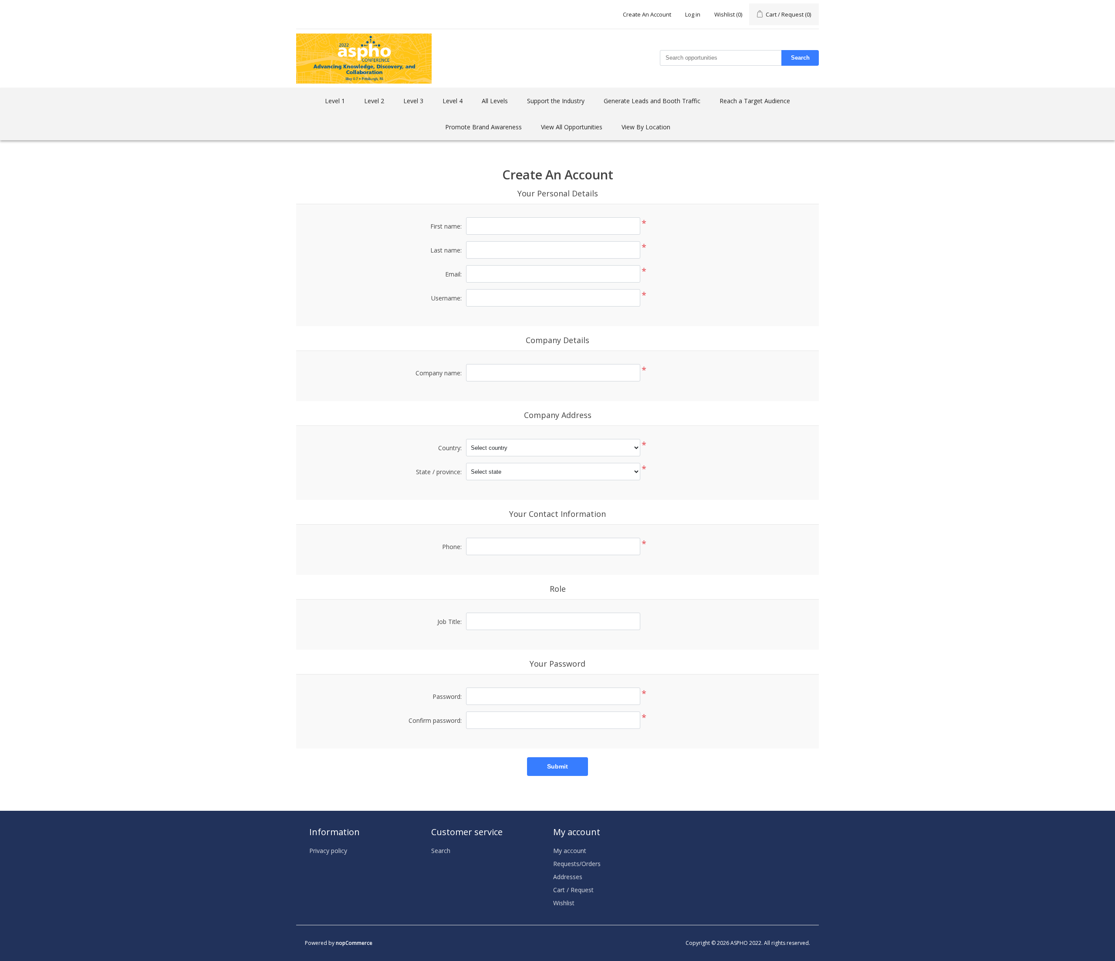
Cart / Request (573, 890)
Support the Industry (556, 101)
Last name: (446, 250)
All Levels (495, 101)
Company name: (439, 373)
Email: (453, 274)
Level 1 (335, 101)
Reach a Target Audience (755, 101)
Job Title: (449, 621)
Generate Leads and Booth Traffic (652, 101)
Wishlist (563, 903)
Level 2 (374, 101)
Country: (450, 448)
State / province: (439, 472)
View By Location (646, 127)
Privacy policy (328, 850)
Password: (447, 696)
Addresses (567, 877)
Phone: (452, 547)
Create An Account (647, 14)
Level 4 (453, 101)
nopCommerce (354, 943)
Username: (446, 298)
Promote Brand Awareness (483, 127)
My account (569, 850)
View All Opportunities (571, 127)
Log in (692, 14)
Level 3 (413, 101)
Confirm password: (435, 720)
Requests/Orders (577, 864)
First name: (446, 226)
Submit (557, 766)
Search (800, 57)
